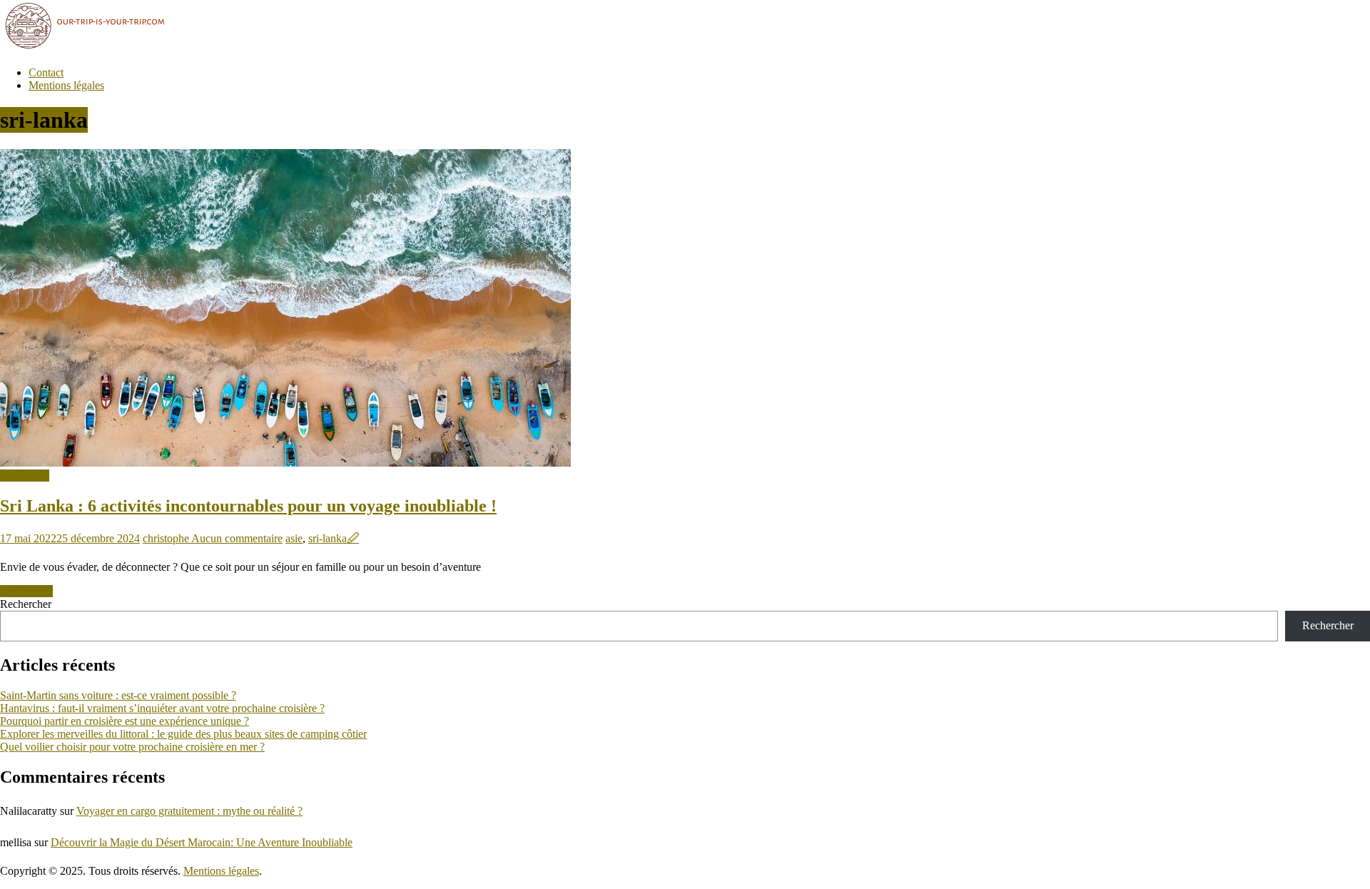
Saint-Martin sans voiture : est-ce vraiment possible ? (118, 695)
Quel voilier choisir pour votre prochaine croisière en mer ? (132, 747)
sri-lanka (327, 538)
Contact (46, 72)
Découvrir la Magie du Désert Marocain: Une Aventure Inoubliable (201, 842)
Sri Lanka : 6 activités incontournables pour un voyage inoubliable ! (248, 506)
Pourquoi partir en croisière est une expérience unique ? (124, 721)
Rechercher (25, 604)
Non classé (24, 475)
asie (294, 538)
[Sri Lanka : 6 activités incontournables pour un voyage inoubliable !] (285, 463)
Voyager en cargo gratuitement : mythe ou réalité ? (189, 811)
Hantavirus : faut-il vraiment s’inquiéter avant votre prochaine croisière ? (162, 708)
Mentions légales (66, 85)
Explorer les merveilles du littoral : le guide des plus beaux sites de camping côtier (183, 734)
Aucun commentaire (237, 538)
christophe (167, 538)
